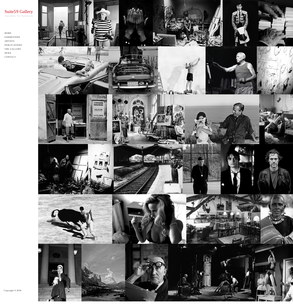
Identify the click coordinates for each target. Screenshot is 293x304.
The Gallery (13, 49)
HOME (8, 33)
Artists (9, 41)
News (8, 53)
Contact (10, 57)
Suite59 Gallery (19, 11)
